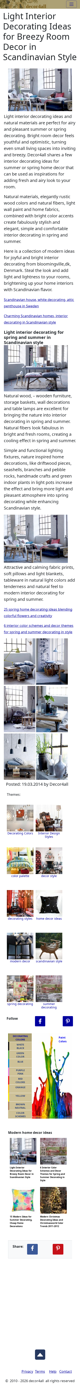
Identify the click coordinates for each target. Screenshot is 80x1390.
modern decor (20, 961)
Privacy (27, 1371)
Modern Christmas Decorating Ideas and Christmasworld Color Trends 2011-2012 (51, 1216)
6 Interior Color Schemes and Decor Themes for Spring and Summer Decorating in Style (52, 1167)
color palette (20, 876)
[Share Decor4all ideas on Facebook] (32, 1249)
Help (53, 1371)
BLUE (20, 1061)
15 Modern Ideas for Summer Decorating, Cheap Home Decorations (21, 1216)
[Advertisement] (40, 1301)
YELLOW (20, 1095)
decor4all (36, 6)
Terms (40, 1371)
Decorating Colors (20, 833)
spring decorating (20, 1004)
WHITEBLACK (20, 1046)
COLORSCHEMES (20, 1114)
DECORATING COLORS (20, 1037)
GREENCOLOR (20, 1055)
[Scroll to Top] (40, 1353)
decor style (49, 876)
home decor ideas (49, 918)
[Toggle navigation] (71, 4)
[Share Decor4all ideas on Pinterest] (58, 1249)
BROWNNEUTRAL (20, 1106)
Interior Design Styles (49, 835)
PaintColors (62, 1039)
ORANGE (20, 1087)
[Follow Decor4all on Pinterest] (68, 1021)
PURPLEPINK (20, 1072)
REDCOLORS (20, 1080)
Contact (65, 1371)
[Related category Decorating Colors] (20, 818)
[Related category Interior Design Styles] (49, 818)
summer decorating (49, 1005)
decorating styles (20, 918)
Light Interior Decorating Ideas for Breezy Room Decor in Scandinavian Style (22, 1167)
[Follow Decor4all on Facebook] (40, 1021)
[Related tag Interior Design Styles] (20, 860)
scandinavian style (49, 961)
